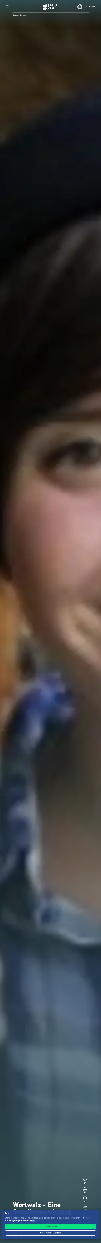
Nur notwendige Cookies (50, 1233)
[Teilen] (85, 1207)
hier (33, 1221)
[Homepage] (50, 6)
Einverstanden (50, 1227)
